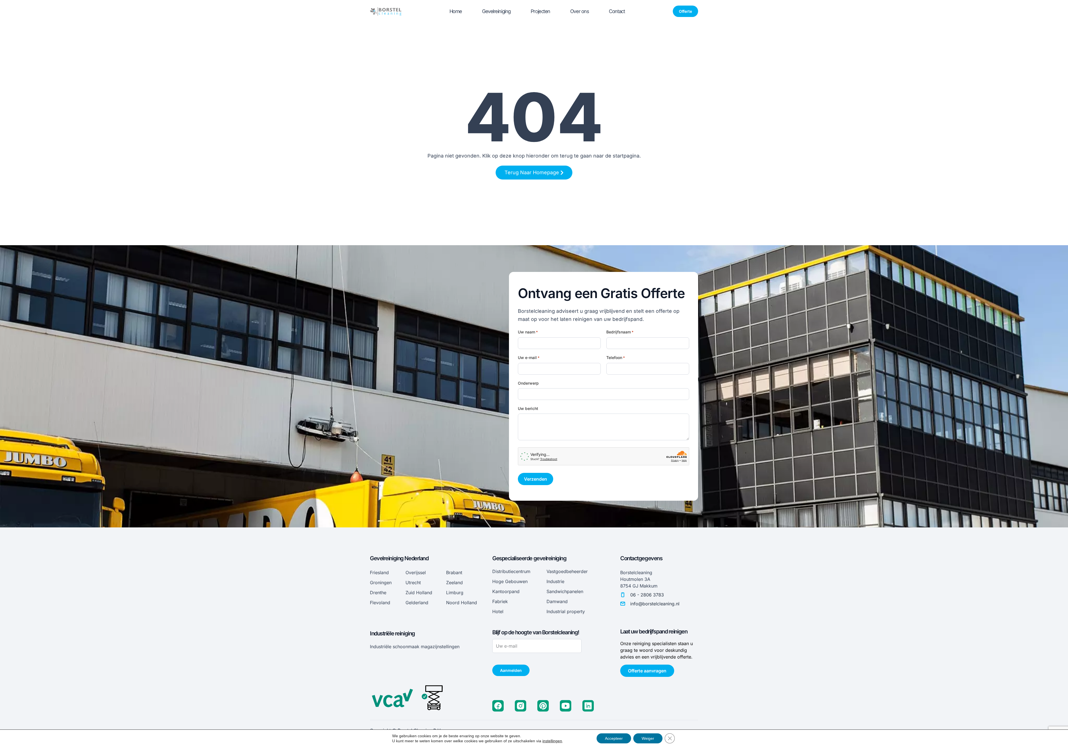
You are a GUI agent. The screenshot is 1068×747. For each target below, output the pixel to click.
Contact (617, 11)
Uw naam (528, 332)
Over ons (579, 11)
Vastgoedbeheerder (567, 571)
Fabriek (500, 601)
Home (455, 11)
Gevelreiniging (496, 11)
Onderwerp (528, 383)
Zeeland (454, 582)
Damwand (557, 601)
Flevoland (380, 602)
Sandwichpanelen (565, 591)
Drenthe (378, 592)
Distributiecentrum (511, 571)
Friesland (379, 572)
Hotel (497, 611)
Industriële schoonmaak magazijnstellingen (414, 646)
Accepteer (614, 738)
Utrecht (413, 582)
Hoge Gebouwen (510, 581)
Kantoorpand (506, 591)
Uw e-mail (529, 357)
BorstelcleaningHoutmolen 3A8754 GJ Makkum (638, 579)
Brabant (454, 572)
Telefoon (615, 357)
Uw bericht (528, 408)
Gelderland (417, 602)
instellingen (552, 741)
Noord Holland (461, 602)
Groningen (381, 582)
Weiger (648, 738)
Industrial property (566, 611)
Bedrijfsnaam (620, 332)
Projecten (540, 11)
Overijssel (416, 572)
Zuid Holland (419, 592)
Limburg (454, 592)
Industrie (555, 581)
